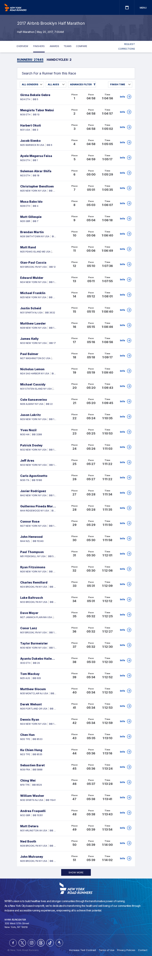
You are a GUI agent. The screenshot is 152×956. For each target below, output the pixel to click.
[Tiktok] (50, 943)
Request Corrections (126, 46)
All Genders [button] (30, 84)
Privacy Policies (126, 950)
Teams (68, 46)
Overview (22, 46)
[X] (22, 943)
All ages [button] (53, 84)
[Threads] (40, 943)
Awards (54, 46)
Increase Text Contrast (82, 950)
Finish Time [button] (117, 84)
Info (122, 96)
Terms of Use (106, 950)
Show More (76, 872)
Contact (142, 950)
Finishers (39, 46)
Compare (81, 46)
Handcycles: (59, 59)
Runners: (30, 59)
